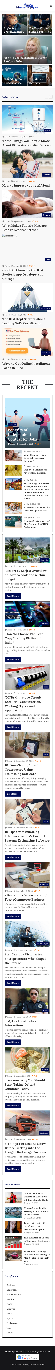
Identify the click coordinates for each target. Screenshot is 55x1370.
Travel (10, 1332)
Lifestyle (11, 1309)
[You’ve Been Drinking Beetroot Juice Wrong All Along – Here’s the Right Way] (13, 1255)
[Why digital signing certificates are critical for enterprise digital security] (40, 75)
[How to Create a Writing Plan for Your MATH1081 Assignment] (13, 522)
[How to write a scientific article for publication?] (13, 508)
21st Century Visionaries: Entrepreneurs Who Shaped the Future (25, 958)
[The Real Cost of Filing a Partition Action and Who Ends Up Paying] (40, 24)
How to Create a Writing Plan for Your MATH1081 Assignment (37, 524)
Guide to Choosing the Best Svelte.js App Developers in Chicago (22, 274)
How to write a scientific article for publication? (37, 509)
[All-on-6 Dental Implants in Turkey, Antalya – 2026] (27, 49)
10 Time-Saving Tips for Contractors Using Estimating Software (23, 769)
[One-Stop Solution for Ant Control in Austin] (13, 470)
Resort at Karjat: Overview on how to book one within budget (26, 575)
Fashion (10, 1299)
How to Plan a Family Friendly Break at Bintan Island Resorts (36, 1211)
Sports (10, 1318)
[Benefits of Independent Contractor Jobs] (27, 423)
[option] (27, 50)
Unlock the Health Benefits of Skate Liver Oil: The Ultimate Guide (36, 1196)
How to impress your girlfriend (26, 185)
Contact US (15, 1364)
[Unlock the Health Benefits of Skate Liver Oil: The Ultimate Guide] (13, 1197)
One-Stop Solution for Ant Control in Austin (35, 471)
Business (11, 1285)
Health (10, 1304)
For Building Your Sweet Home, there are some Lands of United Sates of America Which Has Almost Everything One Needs (37, 491)
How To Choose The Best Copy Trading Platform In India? (24, 638)
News (9, 1313)
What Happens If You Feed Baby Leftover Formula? (35, 458)
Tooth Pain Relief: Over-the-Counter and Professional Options (36, 1226)
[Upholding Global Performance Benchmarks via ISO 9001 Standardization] (14, 75)
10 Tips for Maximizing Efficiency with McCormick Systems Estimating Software (27, 836)
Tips (9, 1328)
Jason (7, 137)
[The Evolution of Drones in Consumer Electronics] (13, 1242)
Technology (12, 1323)
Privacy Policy (29, 1364)
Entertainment (14, 1294)
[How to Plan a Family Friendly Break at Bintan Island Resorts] (13, 1212)
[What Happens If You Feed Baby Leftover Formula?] (13, 455)
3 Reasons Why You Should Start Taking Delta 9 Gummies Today (25, 1084)
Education (11, 1290)
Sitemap (41, 1364)
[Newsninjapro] (27, 5)
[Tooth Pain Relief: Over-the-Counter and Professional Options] (13, 1227)
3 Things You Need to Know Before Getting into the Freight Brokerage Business (25, 1148)
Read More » (13, 596)
